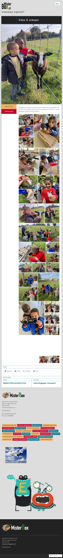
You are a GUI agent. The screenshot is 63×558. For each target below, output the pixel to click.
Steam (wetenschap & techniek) (12, 436)
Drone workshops (8, 430)
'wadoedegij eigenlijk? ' (13, 12)
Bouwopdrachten (8, 428)
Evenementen (53, 430)
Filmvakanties (7, 433)
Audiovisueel (9, 106)
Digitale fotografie (33, 428)
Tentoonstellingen (30, 436)
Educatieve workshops (40, 430)
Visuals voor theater (20, 439)
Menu (57, 3)
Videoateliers (9, 111)
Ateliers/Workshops (24, 425)
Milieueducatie (45, 433)
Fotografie (17, 433)
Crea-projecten (20, 428)
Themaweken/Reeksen (45, 436)
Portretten (55, 433)
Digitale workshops (47, 428)
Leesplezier (35, 433)
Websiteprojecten (46, 439)
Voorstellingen (34, 439)
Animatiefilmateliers (9, 425)
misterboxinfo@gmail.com (9, 407)
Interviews (26, 433)
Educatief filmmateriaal (23, 430)
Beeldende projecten (49, 425)
